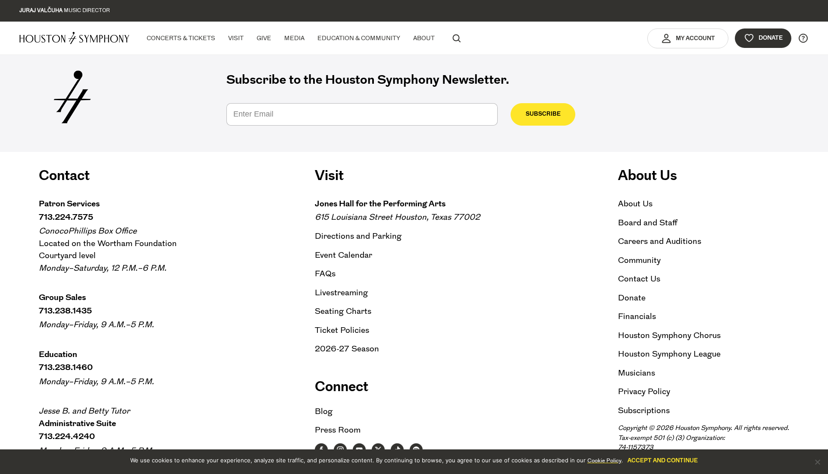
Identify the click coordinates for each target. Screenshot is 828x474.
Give (264, 38)
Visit (236, 38)
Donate (771, 38)
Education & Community (358, 38)
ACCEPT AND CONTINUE (662, 460)
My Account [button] (695, 38)
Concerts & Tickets (181, 38)
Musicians (636, 373)
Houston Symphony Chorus (669, 335)
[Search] (456, 38)
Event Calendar (343, 255)
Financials (637, 316)
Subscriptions (644, 410)
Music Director (64, 10)
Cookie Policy (604, 460)
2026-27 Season (347, 348)
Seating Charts (343, 311)
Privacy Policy (644, 391)
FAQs (325, 273)
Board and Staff (647, 222)
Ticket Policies (342, 330)
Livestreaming (341, 292)
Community (639, 260)
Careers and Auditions (659, 241)
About (424, 38)
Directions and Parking (358, 236)
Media (294, 38)
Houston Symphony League (669, 354)
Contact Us (639, 279)
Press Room (338, 430)
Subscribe (543, 114)
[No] (817, 462)
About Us (635, 203)
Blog (323, 411)
